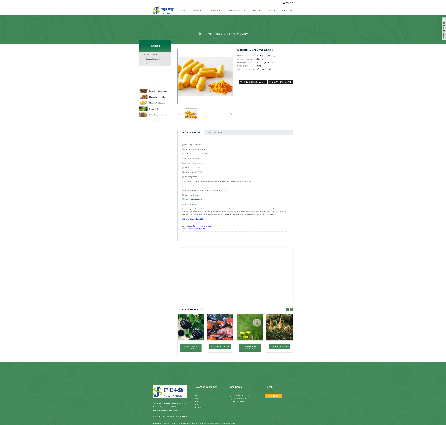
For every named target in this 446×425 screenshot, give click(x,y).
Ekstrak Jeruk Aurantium (202, 226)
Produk (219, 34)
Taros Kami (273, 10)
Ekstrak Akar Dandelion (196, 228)
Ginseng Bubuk (203, 423)
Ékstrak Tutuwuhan (237, 34)
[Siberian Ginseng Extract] (191, 327)
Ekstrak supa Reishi (220, 346)
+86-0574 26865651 (239, 401)
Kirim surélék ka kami (254, 82)
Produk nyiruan (152, 54)
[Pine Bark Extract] (279, 327)
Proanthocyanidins (214, 423)
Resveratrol (153, 109)
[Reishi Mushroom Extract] (220, 327)
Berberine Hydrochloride (158, 91)
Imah (182, 10)
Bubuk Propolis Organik (158, 115)
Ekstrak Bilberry (158, 423)
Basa (196, 404)
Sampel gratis (273, 396)
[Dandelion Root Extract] (250, 327)
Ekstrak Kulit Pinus (280, 346)
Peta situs (197, 407)
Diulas (196, 398)
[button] (291, 309)
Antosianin (167, 423)
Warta (256, 10)
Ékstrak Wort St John (157, 103)
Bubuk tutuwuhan (153, 64)
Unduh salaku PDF (281, 82)
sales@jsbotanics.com (240, 398)
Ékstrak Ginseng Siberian (190, 347)
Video (196, 401)
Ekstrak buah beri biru (228, 423)
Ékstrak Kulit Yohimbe (157, 97)
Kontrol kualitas (235, 10)
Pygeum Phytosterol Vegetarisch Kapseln (184, 423)
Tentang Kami (198, 10)
